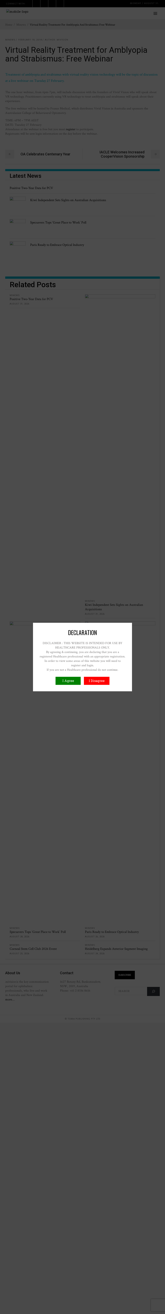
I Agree (68, 681)
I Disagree (97, 681)
